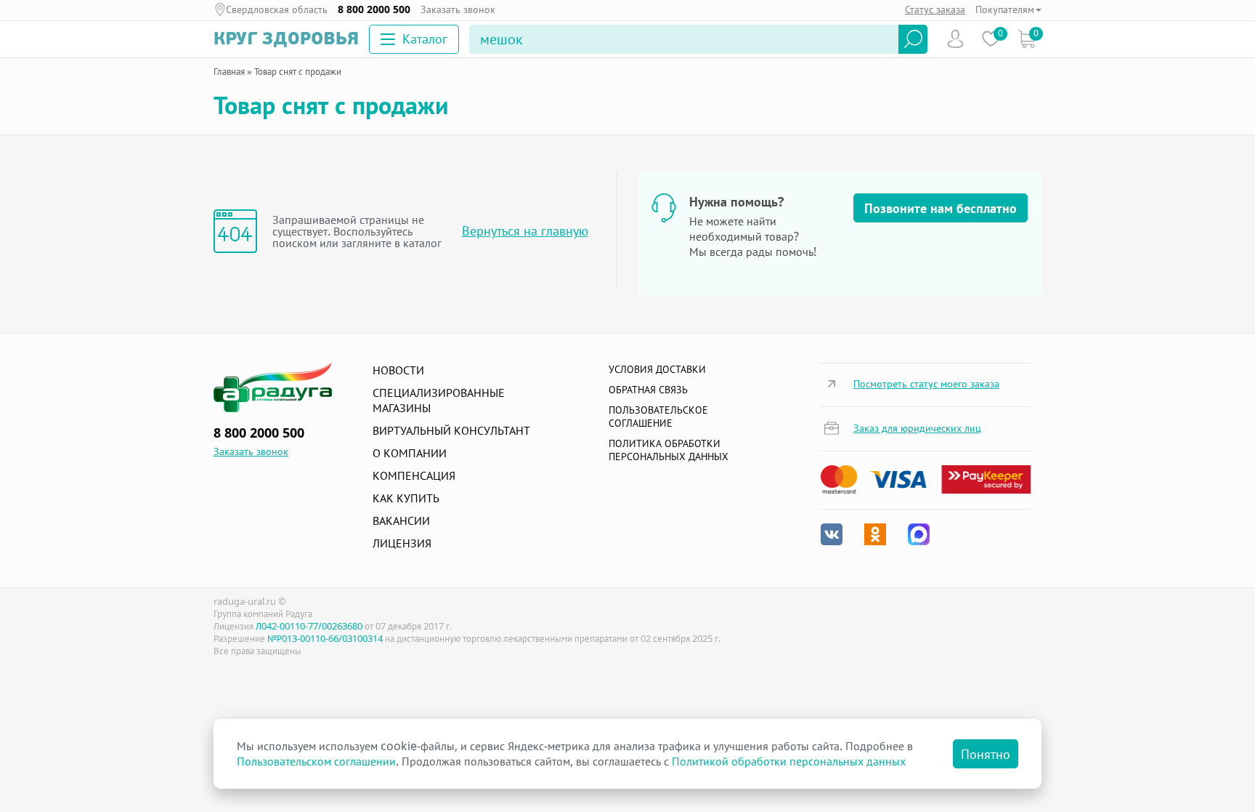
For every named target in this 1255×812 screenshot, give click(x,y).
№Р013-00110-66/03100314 (325, 638)
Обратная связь (648, 389)
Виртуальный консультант (451, 430)
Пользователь (955, 39)
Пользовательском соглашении (316, 761)
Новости (398, 370)
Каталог (424, 38)
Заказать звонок (458, 9)
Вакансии (401, 520)
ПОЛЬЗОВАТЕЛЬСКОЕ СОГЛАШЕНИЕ (658, 416)
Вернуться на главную (525, 230)
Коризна (1027, 39)
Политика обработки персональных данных (668, 449)
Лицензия (402, 543)
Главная (229, 71)
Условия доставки (657, 369)
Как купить (406, 498)
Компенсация (414, 475)
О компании (410, 453)
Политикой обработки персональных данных (789, 761)
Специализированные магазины (439, 400)
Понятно (985, 754)
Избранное (991, 39)
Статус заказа (935, 9)
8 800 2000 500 (374, 9)
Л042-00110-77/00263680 (309, 625)
